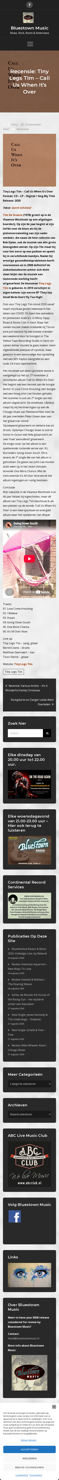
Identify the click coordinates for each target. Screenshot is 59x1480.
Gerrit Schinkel (21, 208)
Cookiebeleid (21, 1475)
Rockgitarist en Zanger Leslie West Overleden (32, 702)
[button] (54, 1406)
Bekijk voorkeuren (29, 1467)
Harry (14, 124)
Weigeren (29, 1458)
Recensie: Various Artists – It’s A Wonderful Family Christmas (26, 688)
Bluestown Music (29, 28)
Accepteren (29, 1449)
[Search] (47, 733)
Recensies (23, 129)
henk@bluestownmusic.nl (23, 1338)
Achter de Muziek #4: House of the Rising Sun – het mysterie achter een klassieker (28, 999)
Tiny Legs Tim (23, 664)
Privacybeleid (36, 1475)
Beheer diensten (28, 1440)
